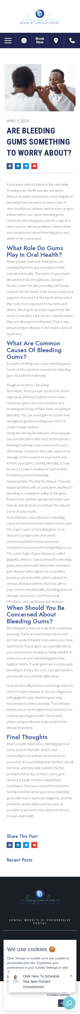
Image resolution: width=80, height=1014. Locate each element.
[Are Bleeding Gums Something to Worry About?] (24, 40)
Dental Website (24, 920)
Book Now (40, 40)
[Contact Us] (56, 40)
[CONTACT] (72, 40)
